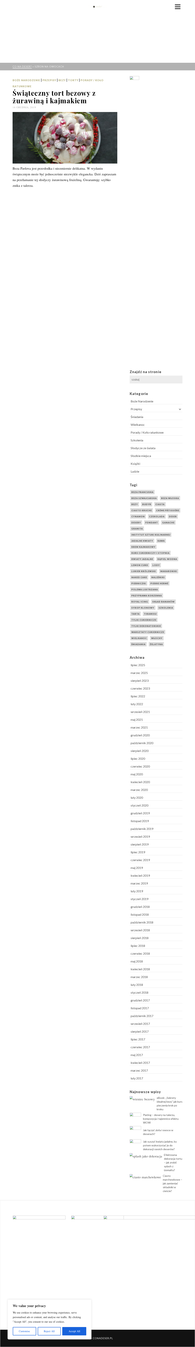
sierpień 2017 (140, 1031)
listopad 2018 (140, 914)
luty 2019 (137, 891)
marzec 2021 (139, 727)
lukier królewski (143, 571)
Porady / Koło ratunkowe (147, 432)
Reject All (49, 1331)
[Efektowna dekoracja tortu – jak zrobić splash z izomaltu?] (146, 1156)
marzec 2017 (139, 1070)
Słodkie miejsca (141, 456)
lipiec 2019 (138, 852)
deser (173, 516)
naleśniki (158, 577)
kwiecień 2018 (140, 969)
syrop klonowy (142, 607)
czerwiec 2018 (140, 953)
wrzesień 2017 (140, 1023)
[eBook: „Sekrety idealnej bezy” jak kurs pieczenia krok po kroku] (142, 1099)
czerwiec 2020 (140, 766)
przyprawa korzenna (146, 595)
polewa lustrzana (144, 589)
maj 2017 (137, 1055)
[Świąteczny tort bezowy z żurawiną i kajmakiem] (65, 138)
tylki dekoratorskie (146, 626)
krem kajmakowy (143, 547)
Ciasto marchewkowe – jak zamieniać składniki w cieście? (172, 1183)
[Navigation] (177, 6)
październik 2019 (142, 828)
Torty (73, 80)
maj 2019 (137, 867)
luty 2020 (137, 797)
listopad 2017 (140, 1008)
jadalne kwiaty (142, 541)
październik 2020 (142, 743)
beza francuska (142, 492)
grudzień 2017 (140, 1000)
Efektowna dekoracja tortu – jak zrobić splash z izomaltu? (173, 1162)
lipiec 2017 (138, 1039)
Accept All (74, 1331)
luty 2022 (137, 704)
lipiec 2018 (138, 945)
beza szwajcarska (144, 498)
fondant (151, 522)
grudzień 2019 (140, 813)
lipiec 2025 (138, 665)
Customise (24, 1331)
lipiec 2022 (138, 696)
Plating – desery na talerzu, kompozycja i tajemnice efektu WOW (161, 1118)
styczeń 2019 (139, 899)
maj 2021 (137, 719)
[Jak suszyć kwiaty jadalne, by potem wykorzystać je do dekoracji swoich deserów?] (135, 1145)
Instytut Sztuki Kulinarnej (150, 534)
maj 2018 (137, 961)
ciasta (160, 504)
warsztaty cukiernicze (147, 632)
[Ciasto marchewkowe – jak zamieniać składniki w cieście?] (145, 1177)
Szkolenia (137, 440)
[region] (49, 1319)
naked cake (139, 577)
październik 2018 (142, 922)
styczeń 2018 (139, 992)
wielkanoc (139, 638)
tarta (135, 614)
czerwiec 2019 (140, 860)
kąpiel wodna (167, 559)
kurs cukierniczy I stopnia (150, 553)
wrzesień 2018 (140, 930)
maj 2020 (137, 774)
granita (137, 528)
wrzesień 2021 (140, 712)
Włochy (156, 638)
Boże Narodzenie (26, 80)
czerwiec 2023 (140, 688)
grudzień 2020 (140, 735)
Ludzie (135, 471)
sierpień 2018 (140, 938)
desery (136, 522)
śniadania (138, 644)
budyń (146, 504)
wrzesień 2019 (140, 836)
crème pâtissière (167, 510)
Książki (135, 463)
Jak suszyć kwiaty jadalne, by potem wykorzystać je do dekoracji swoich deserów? (160, 1145)
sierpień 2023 (140, 680)
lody (156, 565)
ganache (168, 522)
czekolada (157, 516)
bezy (134, 504)
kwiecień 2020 (140, 782)
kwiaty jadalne (142, 559)
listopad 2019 (140, 821)
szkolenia (166, 607)
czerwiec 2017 (140, 1047)
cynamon (138, 516)
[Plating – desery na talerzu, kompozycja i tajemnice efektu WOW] (135, 1118)
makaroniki (168, 571)
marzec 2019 (139, 883)
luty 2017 (137, 1078)
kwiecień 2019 (140, 875)
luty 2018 (137, 984)
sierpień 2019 (140, 844)
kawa (161, 541)
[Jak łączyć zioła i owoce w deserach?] (135, 1131)
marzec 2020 (139, 790)
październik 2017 (142, 1016)
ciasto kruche (141, 510)
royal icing (139, 601)
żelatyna (156, 644)
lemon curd (139, 565)
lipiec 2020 (138, 758)
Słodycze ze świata (143, 448)
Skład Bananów (163, 601)
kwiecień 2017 (140, 1062)
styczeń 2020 (139, 805)
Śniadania (137, 417)
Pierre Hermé (159, 583)
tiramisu (150, 614)
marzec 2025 (139, 673)
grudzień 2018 (140, 906)
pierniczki (138, 583)
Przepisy (49, 80)
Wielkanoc (138, 424)
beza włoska (170, 498)
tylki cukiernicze (143, 620)
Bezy (62, 80)
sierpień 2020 (140, 751)
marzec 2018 (139, 977)
